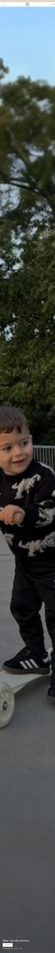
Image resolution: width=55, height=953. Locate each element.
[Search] (4, 4)
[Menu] (1, 4)
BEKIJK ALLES (8, 944)
